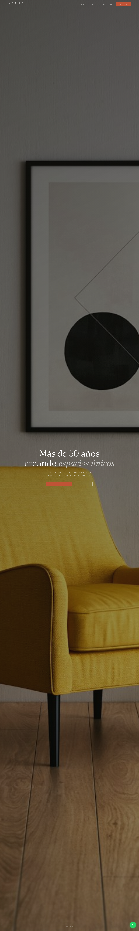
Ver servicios (83, 484)
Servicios (96, 4)
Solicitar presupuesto (59, 484)
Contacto (123, 4)
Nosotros (84, 4)
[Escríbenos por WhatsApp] (133, 925)
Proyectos (107, 4)
